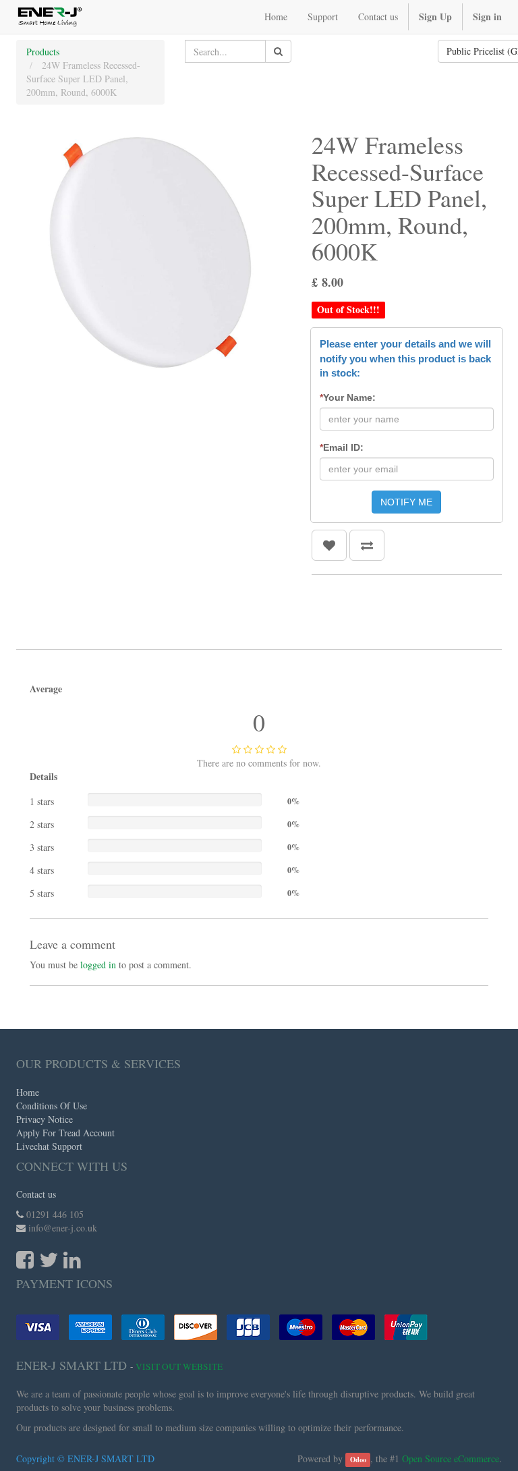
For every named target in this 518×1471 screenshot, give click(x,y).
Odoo (358, 1459)
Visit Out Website (179, 1366)
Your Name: (348, 397)
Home (27, 1092)
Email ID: (342, 447)
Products (42, 51)
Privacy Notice (44, 1119)
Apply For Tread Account (65, 1132)
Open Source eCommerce (450, 1458)
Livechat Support (49, 1146)
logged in (98, 964)
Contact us (36, 1194)
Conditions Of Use (51, 1105)
